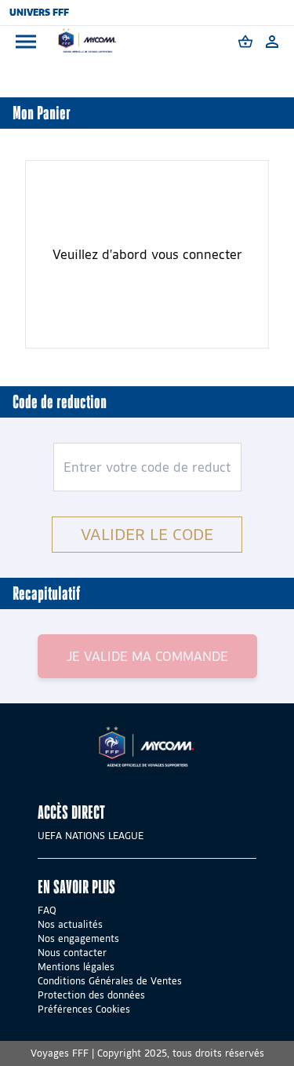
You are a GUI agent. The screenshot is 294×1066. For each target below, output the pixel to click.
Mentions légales (76, 967)
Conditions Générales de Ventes (110, 981)
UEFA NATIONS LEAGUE (90, 835)
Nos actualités (70, 924)
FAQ (47, 910)
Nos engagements (78, 938)
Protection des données (91, 995)
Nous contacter (72, 952)
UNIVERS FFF (39, 12)
